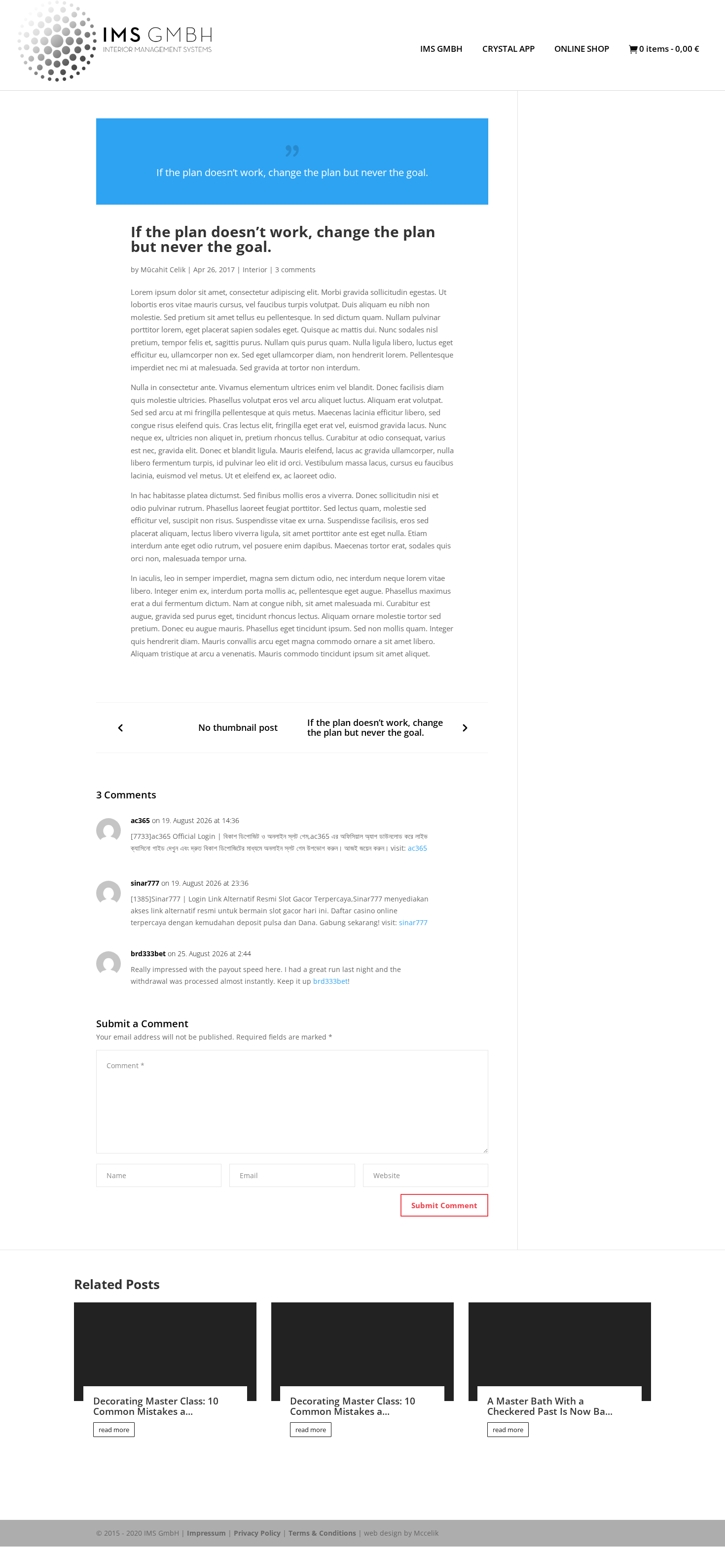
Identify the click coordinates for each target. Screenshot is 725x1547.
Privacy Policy (257, 1533)
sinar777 (145, 883)
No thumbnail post (238, 727)
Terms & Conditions (322, 1533)
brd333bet (148, 953)
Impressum (206, 1533)
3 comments (295, 269)
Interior (255, 269)
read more (114, 1429)
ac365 (140, 820)
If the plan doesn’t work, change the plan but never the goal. (375, 728)
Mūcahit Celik (163, 269)
